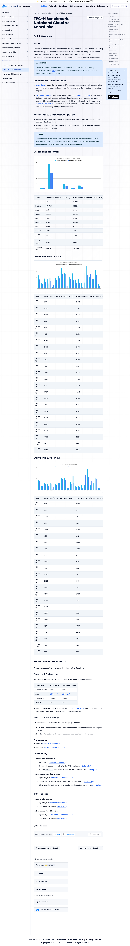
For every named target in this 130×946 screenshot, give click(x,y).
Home (37, 13)
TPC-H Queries (114, 64)
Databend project (43, 104)
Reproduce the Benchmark (116, 45)
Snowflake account (50, 743)
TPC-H (111, 16)
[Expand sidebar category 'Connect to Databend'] (27, 26)
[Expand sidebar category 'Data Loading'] (27, 30)
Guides (44, 6)
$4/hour (53, 694)
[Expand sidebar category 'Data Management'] (27, 56)
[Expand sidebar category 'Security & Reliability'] (27, 52)
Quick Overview (113, 13)
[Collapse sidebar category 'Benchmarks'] (27, 61)
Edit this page (41, 826)
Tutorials (53, 6)
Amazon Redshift (75, 708)
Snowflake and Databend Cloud (114, 20)
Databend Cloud (43, 95)
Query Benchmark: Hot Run (116, 41)
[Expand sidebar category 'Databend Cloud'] (27, 17)
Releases (101, 6)
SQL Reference (76, 6)
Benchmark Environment (113, 49)
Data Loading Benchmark (113, 31)
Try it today (113, 97)
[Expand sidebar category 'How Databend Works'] (27, 83)
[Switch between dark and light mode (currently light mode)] (107, 6)
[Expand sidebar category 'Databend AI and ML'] (27, 39)
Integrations (90, 6)
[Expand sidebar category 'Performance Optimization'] (27, 48)
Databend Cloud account (54, 747)
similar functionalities (80, 95)
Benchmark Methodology (113, 54)
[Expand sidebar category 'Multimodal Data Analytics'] (27, 43)
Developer (63, 6)
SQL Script (85, 766)
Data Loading (113, 61)
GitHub (67, 1)
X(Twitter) (87, 1)
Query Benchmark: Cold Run (117, 36)
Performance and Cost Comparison (115, 25)
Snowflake (40, 85)
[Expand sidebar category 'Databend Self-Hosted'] (27, 21)
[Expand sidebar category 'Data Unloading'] (27, 34)
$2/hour (65, 694)
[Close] (127, 1)
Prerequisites (113, 58)
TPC (53, 70)
